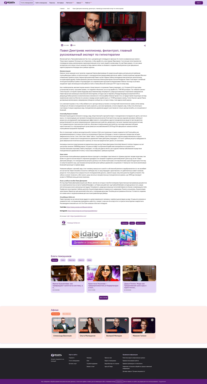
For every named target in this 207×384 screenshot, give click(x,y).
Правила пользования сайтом (131, 360)
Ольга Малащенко (87, 336)
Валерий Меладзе (114, 336)
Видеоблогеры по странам (112, 363)
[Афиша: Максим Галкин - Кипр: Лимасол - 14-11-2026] (143, 324)
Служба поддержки (92, 363)
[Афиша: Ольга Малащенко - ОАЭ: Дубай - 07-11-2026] (90, 324)
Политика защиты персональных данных (134, 358)
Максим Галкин (139, 336)
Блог (68, 8)
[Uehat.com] (58, 355)
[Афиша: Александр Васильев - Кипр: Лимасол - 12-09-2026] (64, 324)
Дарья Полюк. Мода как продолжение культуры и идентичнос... (135, 286)
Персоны (52, 3)
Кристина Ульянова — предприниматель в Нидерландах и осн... (103, 286)
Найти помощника (41, 3)
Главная (62, 8)
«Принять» (119, 381)
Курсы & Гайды (109, 366)
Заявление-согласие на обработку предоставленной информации (137, 367)
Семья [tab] (89, 260)
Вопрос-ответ (91, 366)
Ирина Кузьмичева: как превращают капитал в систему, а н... (68, 286)
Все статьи (103, 297)
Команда (89, 358)
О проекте (71, 358)
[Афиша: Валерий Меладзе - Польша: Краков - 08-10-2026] (117, 324)
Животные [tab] (72, 260)
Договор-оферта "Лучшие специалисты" (134, 371)
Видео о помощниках (110, 360)
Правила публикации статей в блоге (132, 363)
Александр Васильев (62, 336)
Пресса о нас (108, 358)
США (132, 39)
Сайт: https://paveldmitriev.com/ (76, 216)
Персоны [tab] (54, 260)
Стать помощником (27, 3)
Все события (66, 314)
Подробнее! (162, 381)
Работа (88, 3)
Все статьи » (140, 39)
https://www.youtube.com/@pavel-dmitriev (79, 207)
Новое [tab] (63, 260)
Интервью (60, 3)
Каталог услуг (73, 363)
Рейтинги (70, 3)
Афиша (80, 3)
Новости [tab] (81, 260)
